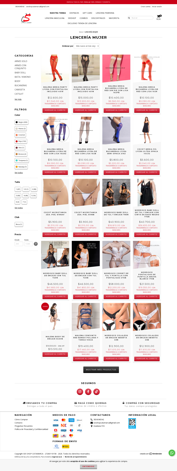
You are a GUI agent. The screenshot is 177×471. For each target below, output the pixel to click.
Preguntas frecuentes (24, 426)
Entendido (88, 466)
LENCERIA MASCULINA (54, 18)
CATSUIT (19, 93)
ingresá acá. (57, 457)
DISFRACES (74, 13)
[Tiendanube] (151, 454)
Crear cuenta (145, 6)
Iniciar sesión (157, 6)
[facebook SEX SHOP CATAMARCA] (88, 392)
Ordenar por (67, 46)
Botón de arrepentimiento (76, 457)
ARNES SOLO (21, 61)
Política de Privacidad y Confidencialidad (31, 429)
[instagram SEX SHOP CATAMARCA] (80, 392)
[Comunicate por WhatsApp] (172, 453)
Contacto (18, 422)
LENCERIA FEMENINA (105, 13)
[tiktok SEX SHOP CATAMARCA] (96, 392)
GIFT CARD (87, 13)
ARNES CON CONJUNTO (20, 67)
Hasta (26, 240)
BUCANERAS (21, 85)
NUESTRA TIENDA (58, 13)
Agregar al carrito (55, 110)
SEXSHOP (72, 18)
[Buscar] (128, 18)
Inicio (81, 32)
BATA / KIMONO (23, 76)
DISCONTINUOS (98, 18)
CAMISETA (20, 89)
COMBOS (84, 18)
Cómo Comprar (21, 419)
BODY (17, 81)
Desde (17, 240)
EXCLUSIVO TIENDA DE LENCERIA (82, 23)
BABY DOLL (20, 72)
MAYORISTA (114, 18)
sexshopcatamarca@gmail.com (37, 6)
